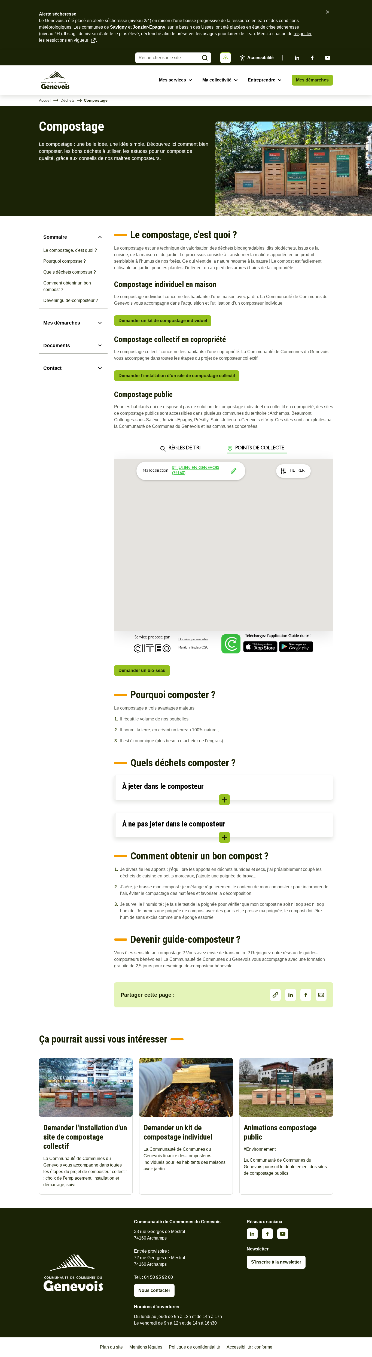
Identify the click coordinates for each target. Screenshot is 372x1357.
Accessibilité (260, 57)
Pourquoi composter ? (64, 261)
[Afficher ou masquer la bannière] (225, 57)
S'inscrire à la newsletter (276, 1262)
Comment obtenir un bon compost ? (67, 286)
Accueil (45, 100)
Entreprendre (261, 80)
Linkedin (297, 57)
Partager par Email (321, 995)
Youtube (327, 57)
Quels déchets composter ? (69, 272)
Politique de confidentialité (194, 1347)
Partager (275, 995)
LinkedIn (290, 995)
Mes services (172, 80)
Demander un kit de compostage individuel (162, 320)
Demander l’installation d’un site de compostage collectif (176, 375)
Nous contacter (154, 1290)
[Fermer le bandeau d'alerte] (327, 12)
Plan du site (111, 1347)
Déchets (67, 100)
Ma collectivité (216, 80)
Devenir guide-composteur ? (70, 300)
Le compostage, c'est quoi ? (70, 250)
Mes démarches (312, 80)
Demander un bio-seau (142, 670)
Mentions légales (145, 1347)
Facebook (312, 57)
